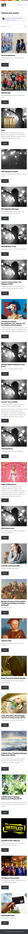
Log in (18, 18)
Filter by (3, 26)
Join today (13, 20)
